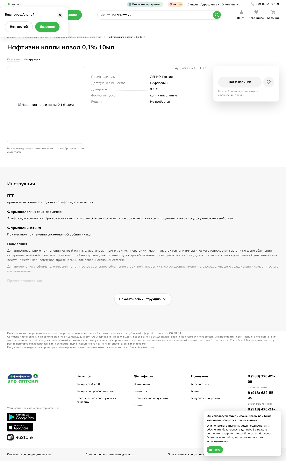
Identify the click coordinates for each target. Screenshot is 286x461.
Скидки (193, 4)
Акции (177, 4)
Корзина (273, 18)
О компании (230, 4)
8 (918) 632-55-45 (261, 395)
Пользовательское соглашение (189, 454)
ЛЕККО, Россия (161, 76)
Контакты (140, 391)
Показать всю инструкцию (140, 299)
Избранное (256, 18)
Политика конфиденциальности (29, 454)
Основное (13, 59)
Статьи (138, 405)
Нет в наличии (240, 82)
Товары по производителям (95, 391)
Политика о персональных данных (109, 454)
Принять (215, 449)
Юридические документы (151, 398)
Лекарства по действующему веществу (96, 400)
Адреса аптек (209, 4)
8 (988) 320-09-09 (267, 4)
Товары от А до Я (88, 384)
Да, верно (47, 26)
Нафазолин (159, 82)
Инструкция (32, 59)
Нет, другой (19, 26)
